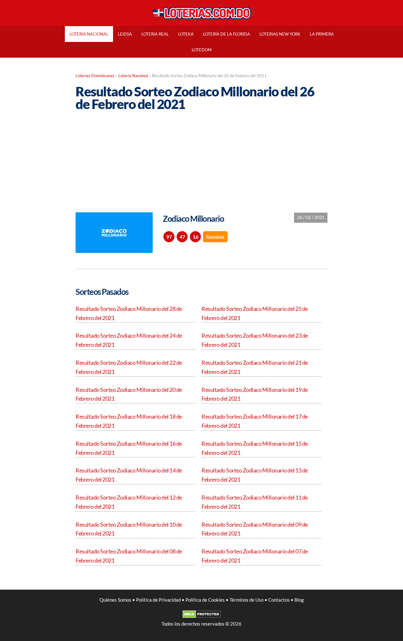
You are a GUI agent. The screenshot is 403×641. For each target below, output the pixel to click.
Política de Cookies (205, 600)
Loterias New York (279, 34)
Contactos (279, 600)
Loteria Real (155, 34)
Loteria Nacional (89, 34)
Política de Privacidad (158, 600)
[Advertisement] (201, 157)
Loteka (186, 34)
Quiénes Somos (115, 600)
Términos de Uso (247, 600)
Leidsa (125, 34)
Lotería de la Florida (226, 34)
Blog (299, 600)
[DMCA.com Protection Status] (202, 616)
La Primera (322, 34)
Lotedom (202, 49)
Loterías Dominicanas (95, 75)
